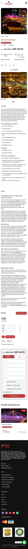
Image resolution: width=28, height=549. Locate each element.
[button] (13, 101)
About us (4, 497)
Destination (4, 504)
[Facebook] (6, 65)
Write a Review (22, 313)
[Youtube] (13, 513)
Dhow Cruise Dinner (6, 424)
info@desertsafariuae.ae (6, 467)
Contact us (4, 502)
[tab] (8, 356)
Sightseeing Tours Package (8, 479)
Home (2, 36)
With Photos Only (10, 336)
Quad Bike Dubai (5, 484)
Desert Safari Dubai (6, 475)
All (3, 336)
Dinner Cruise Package (5, 42)
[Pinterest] (10, 513)
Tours (7, 36)
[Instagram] (6, 513)
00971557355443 (5, 465)
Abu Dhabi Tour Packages (7, 477)
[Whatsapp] (17, 513)
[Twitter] (10, 65)
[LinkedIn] (13, 65)
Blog (3, 499)
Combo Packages (6, 486)
